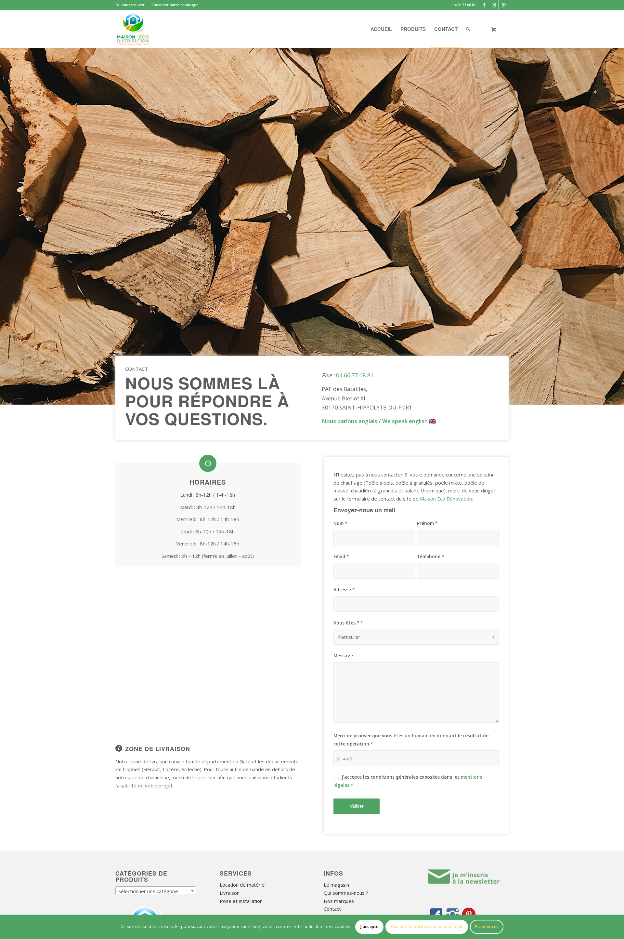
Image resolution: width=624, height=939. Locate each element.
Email (341, 556)
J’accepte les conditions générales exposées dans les (407, 781)
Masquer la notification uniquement (426, 926)
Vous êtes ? (348, 623)
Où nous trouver (130, 4)
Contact (332, 908)
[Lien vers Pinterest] (504, 5)
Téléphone (430, 556)
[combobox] (155, 890)
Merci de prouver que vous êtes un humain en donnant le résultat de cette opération (410, 739)
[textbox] (156, 891)
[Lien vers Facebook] (484, 5)
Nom (340, 523)
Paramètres (487, 926)
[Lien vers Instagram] (494, 5)
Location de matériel (243, 884)
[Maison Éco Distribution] (132, 29)
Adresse (344, 589)
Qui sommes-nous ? (346, 893)
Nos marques (339, 901)
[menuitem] (131, 5)
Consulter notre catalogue (175, 4)
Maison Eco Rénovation (446, 498)
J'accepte (369, 926)
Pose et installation (241, 901)
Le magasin (336, 884)
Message (343, 655)
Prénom (427, 523)
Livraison (230, 893)
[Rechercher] (468, 29)
